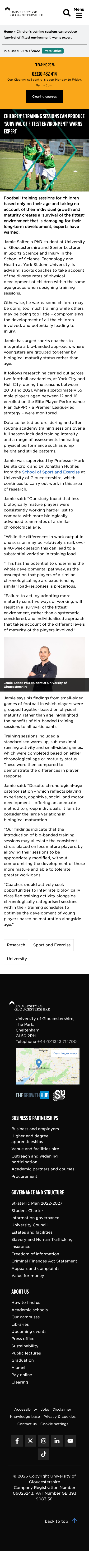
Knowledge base (25, 1416)
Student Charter (27, 1210)
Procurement (24, 1176)
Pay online (21, 1375)
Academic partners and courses (42, 1169)
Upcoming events (28, 1331)
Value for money (27, 1275)
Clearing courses (44, 96)
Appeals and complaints (35, 1268)
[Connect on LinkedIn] (57, 1441)
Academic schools (29, 1309)
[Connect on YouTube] (70, 1441)
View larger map (64, 1053)
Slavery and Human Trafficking (42, 1239)
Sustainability (24, 1346)
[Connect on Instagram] (43, 1441)
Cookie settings (54, 1424)
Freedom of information (35, 1254)
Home (8, 31)
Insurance (20, 1246)
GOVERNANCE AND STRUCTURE (37, 1192)
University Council (29, 1225)
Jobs (45, 1409)
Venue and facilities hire (35, 1149)
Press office (22, 1338)
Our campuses (25, 1317)
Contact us (27, 1424)
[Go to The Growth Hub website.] (34, 1099)
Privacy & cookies (59, 1416)
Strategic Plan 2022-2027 (36, 1203)
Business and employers (35, 1128)
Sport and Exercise (52, 945)
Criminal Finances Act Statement (44, 1261)
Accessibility (25, 1409)
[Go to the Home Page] (34, 1006)
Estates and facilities (31, 1232)
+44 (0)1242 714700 (57, 1041)
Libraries (20, 1324)
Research (16, 945)
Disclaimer (61, 1409)
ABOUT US (20, 1291)
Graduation (22, 1360)
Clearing (19, 1382)
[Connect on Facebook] (17, 1441)
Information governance (35, 1217)
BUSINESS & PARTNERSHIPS (34, 1117)
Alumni (18, 1367)
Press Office (53, 51)
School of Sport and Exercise (51, 472)
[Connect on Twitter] (30, 1441)
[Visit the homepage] (23, 12)
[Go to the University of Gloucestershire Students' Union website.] (59, 1099)
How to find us (25, 1302)
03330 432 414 (44, 74)
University (17, 959)
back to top (57, 1521)
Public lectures (26, 1353)
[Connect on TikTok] (43, 1454)
